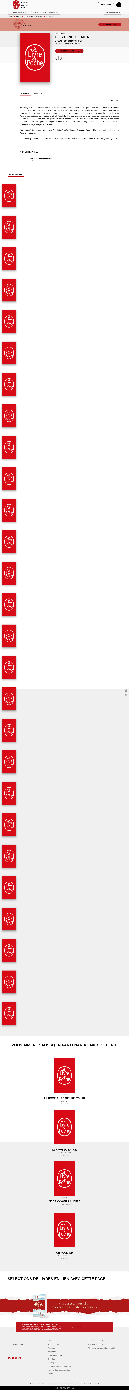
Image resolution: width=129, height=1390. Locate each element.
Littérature (18, 16)
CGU (43, 1384)
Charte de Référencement (91, 1384)
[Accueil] (16, 5)
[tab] (10, 12)
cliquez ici (55, 1329)
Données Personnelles (75, 1384)
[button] (105, 4)
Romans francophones (37, 16)
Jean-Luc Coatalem (68, 41)
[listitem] (9, 1358)
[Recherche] (118, 4)
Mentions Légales (35, 1384)
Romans (25, 16)
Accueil (11, 16)
